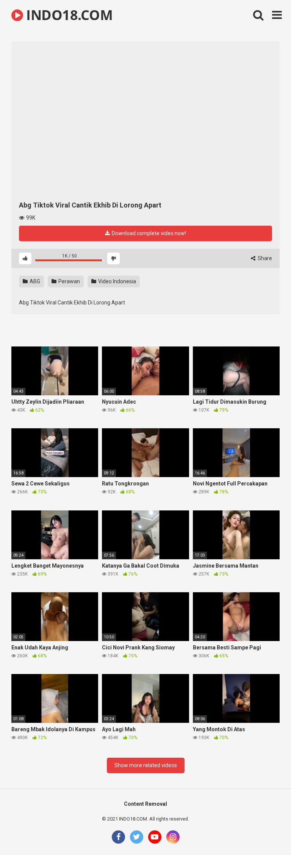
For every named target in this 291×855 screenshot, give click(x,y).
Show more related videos (145, 765)
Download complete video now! (148, 233)
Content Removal (145, 804)
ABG (34, 281)
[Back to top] (265, 832)
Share (264, 258)
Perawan (68, 281)
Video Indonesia (116, 281)
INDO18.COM (68, 15)
